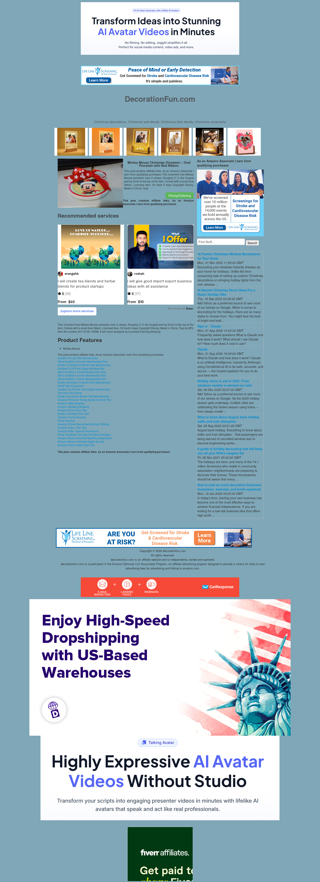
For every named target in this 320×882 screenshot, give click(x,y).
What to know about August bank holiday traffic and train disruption (228, 419)
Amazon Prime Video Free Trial (76, 445)
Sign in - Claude (209, 326)
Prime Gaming (66, 420)
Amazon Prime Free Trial (72, 410)
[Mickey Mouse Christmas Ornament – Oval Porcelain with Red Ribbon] (90, 182)
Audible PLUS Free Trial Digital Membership (84, 389)
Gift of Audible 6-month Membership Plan (82, 375)
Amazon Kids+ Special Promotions (78, 431)
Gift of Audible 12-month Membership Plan (83, 361)
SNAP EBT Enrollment (71, 386)
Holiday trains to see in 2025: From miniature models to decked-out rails (224, 383)
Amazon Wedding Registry (73, 406)
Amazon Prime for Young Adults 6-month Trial (84, 400)
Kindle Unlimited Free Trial (73, 413)
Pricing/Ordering (179, 195)
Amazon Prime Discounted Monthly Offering (83, 424)
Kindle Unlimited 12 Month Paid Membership (84, 382)
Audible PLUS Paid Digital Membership (81, 368)
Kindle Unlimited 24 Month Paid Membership (84, 365)
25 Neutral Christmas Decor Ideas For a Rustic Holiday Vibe (226, 292)
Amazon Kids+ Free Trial (72, 427)
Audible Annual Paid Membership (78, 358)
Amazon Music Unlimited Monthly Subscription (85, 438)
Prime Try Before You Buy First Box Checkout (84, 434)
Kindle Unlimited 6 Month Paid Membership (83, 396)
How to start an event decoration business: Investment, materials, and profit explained (229, 487)
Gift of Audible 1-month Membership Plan (82, 379)
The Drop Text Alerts (70, 393)
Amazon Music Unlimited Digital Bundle (81, 441)
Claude (202, 349)
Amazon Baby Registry (71, 403)
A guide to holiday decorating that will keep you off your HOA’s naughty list (229, 451)
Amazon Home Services (72, 417)
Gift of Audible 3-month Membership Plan (82, 372)
